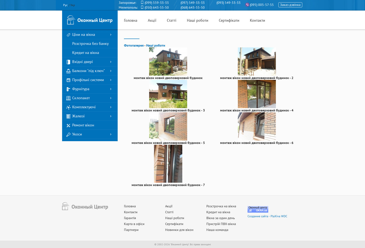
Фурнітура (80, 88)
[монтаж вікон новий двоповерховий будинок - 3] (168, 93)
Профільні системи (88, 79)
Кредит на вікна (85, 52)
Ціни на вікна (83, 34)
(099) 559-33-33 (157, 2)
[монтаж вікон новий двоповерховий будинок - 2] (257, 61)
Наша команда (217, 230)
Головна (130, 20)
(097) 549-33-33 (193, 2)
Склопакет (81, 97)
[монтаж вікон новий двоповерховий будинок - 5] (168, 126)
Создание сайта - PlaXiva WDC (267, 216)
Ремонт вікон (83, 125)
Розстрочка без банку (90, 43)
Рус (65, 5)
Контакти (257, 20)
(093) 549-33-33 (229, 2)
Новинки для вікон (179, 230)
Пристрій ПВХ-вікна (221, 224)
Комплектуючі (84, 107)
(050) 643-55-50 (157, 7)
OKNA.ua (261, 210)
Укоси (77, 134)
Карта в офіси (134, 224)
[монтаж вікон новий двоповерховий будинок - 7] (168, 163)
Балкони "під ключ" (88, 70)
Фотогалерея (134, 45)
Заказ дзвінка (290, 5)
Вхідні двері (82, 61)
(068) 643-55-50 (193, 7)
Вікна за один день (220, 218)
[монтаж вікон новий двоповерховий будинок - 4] (257, 93)
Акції (152, 20)
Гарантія (130, 218)
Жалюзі (78, 116)
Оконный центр (258, 207)
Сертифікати (229, 20)
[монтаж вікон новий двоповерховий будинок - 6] (257, 126)
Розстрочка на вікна (221, 206)
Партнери (131, 230)
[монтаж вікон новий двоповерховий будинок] (168, 61)
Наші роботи (197, 20)
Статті (171, 20)
